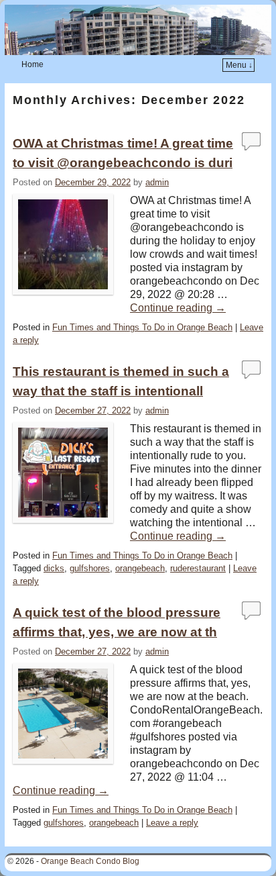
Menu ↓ (239, 65)
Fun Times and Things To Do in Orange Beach (142, 327)
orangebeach (140, 568)
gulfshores (90, 568)
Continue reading (178, 307)
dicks (54, 568)
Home (32, 64)
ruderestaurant (198, 568)
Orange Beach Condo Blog (90, 861)
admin (157, 182)
